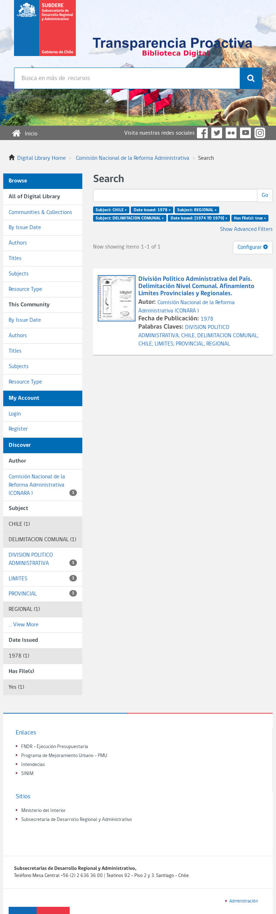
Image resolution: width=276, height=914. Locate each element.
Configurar (250, 247)
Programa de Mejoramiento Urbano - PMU (64, 755)
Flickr (231, 132)
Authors (18, 243)
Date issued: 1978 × (152, 210)
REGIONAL (218, 344)
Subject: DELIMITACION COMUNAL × (130, 218)
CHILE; (189, 336)
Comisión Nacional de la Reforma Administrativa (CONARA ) (41, 485)
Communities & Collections (40, 212)
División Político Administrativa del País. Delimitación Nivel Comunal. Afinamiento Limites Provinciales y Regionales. (196, 286)
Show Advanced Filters (246, 229)
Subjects (19, 274)
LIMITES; (165, 344)
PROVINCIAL (41, 594)
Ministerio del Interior (43, 810)
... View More (23, 625)
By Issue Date (25, 228)
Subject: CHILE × (111, 210)
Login (15, 414)
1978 (207, 319)
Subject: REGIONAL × (197, 210)
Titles (15, 258)
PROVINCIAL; (191, 344)
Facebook (202, 132)
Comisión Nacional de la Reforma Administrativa (132, 158)
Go (265, 195)
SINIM (27, 773)
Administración (243, 901)
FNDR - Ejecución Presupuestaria (54, 747)
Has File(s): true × (250, 218)
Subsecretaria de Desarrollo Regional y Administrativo (76, 819)
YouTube (245, 132)
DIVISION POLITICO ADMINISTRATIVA (41, 559)
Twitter (216, 132)
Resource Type (25, 289)
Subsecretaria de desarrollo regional (45, 34)
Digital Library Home (41, 158)
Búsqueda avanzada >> (40, 97)
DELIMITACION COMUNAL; (227, 336)
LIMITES (41, 579)
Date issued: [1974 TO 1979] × (199, 218)
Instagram (259, 132)
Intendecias (33, 764)
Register (18, 429)
